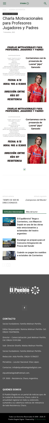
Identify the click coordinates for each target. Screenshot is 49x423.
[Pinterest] (17, 38)
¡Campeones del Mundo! (36, 200)
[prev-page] (4, 265)
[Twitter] (11, 38)
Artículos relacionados (13, 212)
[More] (29, 38)
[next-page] (8, 265)
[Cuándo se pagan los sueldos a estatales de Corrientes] (9, 255)
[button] (4, 3)
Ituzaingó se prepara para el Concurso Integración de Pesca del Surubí (31, 243)
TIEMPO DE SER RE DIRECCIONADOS (11, 201)
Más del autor (32, 212)
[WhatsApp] (23, 38)
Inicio (4, 10)
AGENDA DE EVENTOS (17, 10)
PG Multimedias (40, 419)
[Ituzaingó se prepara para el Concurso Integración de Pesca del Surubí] (9, 242)
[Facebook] (5, 38)
